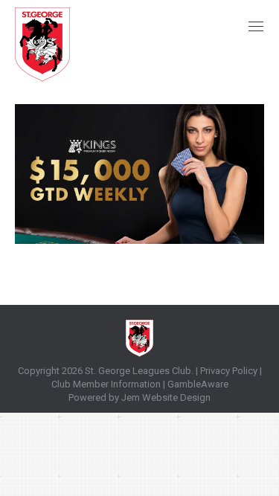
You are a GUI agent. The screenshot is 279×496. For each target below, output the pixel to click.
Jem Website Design (166, 397)
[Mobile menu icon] (256, 26)
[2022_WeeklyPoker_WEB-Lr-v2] (139, 174)
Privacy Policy (228, 370)
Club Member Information (106, 384)
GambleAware (197, 384)
